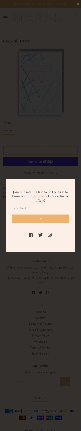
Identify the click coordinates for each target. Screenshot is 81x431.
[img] (31, 234)
